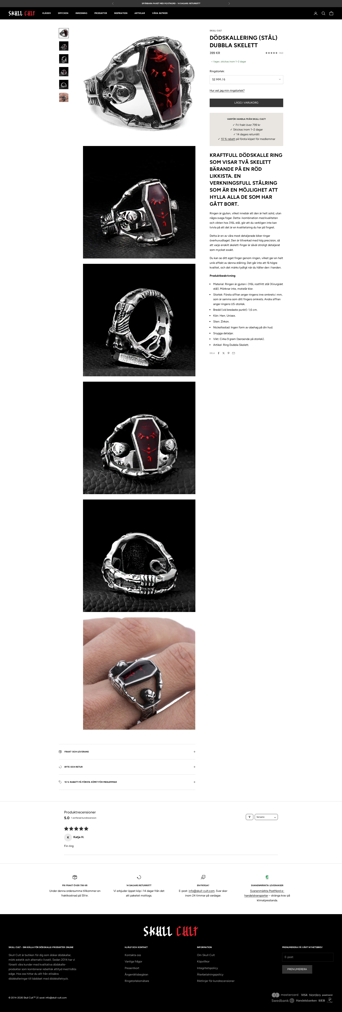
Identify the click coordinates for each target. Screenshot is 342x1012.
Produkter (100, 13)
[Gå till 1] (64, 33)
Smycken (63, 13)
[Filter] (249, 817)
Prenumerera (297, 969)
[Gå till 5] (64, 84)
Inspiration (120, 13)
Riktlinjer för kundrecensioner (215, 981)
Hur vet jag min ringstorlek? (227, 90)
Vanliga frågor (133, 961)
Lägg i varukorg (246, 102)
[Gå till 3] (64, 59)
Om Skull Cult (206, 955)
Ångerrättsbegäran (136, 974)
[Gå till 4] (64, 72)
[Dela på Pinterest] (228, 353)
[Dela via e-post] (233, 353)
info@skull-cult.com (202, 891)
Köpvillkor (203, 961)
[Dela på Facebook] (218, 353)
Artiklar (139, 13)
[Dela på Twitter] (223, 353)
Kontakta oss (133, 955)
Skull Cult (216, 30)
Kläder (46, 13)
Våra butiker (160, 13)
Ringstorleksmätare (137, 981)
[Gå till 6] (64, 97)
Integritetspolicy (207, 968)
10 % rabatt (228, 139)
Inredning (81, 13)
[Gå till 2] (64, 46)
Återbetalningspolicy (210, 974)
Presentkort (132, 968)
